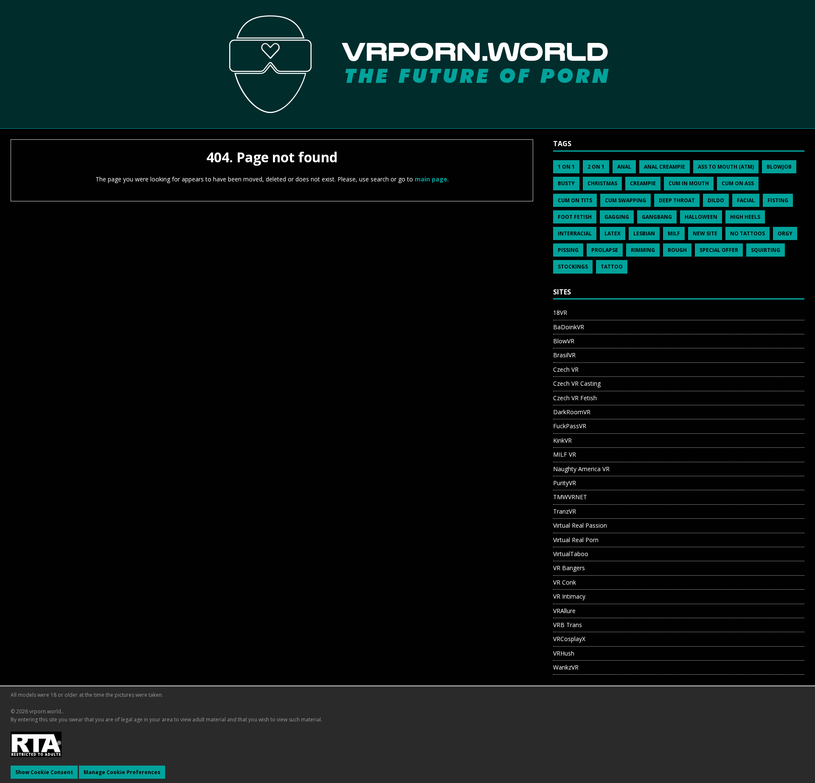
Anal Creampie (664, 166)
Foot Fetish (575, 216)
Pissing (568, 250)
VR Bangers (569, 568)
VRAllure (564, 611)
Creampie (643, 183)
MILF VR (564, 454)
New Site (705, 233)
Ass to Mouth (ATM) (726, 166)
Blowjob (779, 166)
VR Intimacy (569, 596)
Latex (612, 233)
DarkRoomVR (571, 412)
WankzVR (566, 667)
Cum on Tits (575, 200)
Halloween (701, 216)
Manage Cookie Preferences (122, 772)
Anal (624, 166)
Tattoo (612, 266)
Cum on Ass (738, 183)
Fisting (777, 200)
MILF (674, 233)
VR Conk (564, 582)
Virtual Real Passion (580, 525)
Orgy (785, 233)
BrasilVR (564, 355)
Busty (566, 183)
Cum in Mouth (689, 183)
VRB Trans (567, 625)
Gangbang (657, 216)
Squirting (765, 250)
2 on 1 (595, 166)
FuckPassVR (569, 426)
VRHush (563, 653)
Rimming (643, 250)
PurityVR (564, 483)
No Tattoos (747, 233)
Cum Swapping (625, 200)
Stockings (573, 266)
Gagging (616, 216)
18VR (560, 312)
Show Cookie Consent (44, 772)
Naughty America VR (581, 469)
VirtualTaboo (570, 554)
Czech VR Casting (577, 383)
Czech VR (566, 369)
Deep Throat (677, 200)
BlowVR (563, 341)
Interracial (575, 233)
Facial (746, 200)
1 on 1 (566, 166)
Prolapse (604, 250)
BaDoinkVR (568, 327)
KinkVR (562, 440)
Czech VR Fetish (575, 398)
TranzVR (564, 511)
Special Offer (719, 250)
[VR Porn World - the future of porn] (407, 63)
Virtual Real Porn (576, 540)
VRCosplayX (569, 639)
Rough (677, 250)
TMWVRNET (570, 497)
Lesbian (644, 233)
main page (431, 179)
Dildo (716, 200)
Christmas (602, 183)
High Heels (745, 216)
